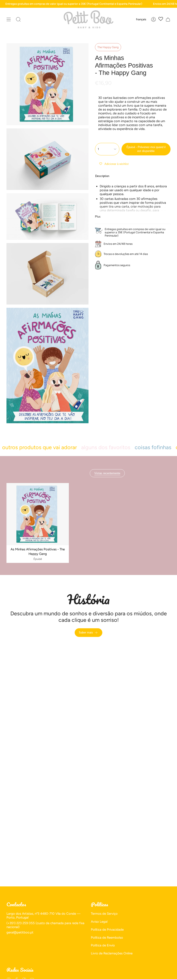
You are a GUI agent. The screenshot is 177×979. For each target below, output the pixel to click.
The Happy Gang (108, 47)
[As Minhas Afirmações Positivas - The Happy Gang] (37, 514)
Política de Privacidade (107, 930)
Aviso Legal (99, 922)
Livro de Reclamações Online (112, 953)
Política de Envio (103, 945)
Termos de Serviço (104, 914)
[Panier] (168, 19)
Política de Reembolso (107, 938)
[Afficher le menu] (8, 19)
